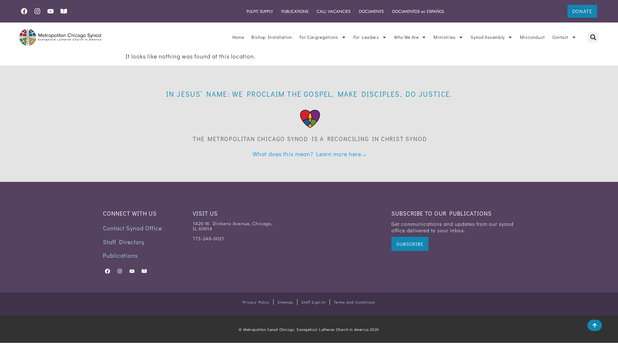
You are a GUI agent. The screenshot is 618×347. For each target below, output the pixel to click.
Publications (120, 255)
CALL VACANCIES (334, 11)
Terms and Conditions (354, 302)
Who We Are (406, 37)
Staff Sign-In (313, 302)
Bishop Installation (271, 37)
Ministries (444, 37)
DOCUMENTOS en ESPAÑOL (418, 11)
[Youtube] (50, 11)
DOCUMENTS (371, 11)
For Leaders (366, 37)
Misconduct (532, 37)
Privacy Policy (256, 302)
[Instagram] (37, 11)
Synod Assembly (487, 37)
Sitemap (285, 302)
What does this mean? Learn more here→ (310, 154)
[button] (593, 37)
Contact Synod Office (132, 228)
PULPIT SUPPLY (260, 11)
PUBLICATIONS (294, 11)
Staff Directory (124, 242)
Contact (560, 37)
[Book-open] (64, 11)
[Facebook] (24, 11)
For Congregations (319, 37)
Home (238, 37)
